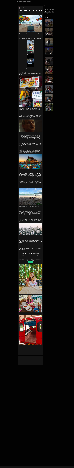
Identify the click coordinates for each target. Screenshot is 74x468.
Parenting (49, 11)
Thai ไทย (53, 9)
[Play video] (30, 46)
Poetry (53, 13)
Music (45, 11)
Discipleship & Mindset (48, 9)
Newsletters (21, 349)
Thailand (46, 13)
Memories (50, 7)
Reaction (49, 13)
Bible (52, 11)
